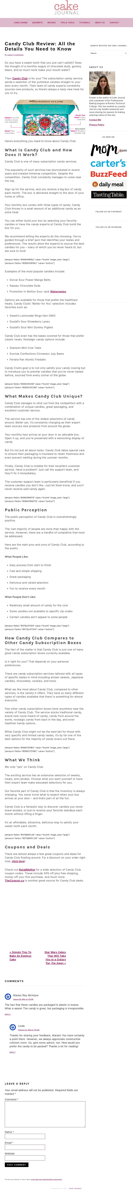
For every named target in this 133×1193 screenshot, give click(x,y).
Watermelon (58, 291)
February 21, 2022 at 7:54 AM (28, 1030)
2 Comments (18, 55)
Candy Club (20, 78)
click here (18, 861)
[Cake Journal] (66, 15)
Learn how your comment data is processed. (46, 1179)
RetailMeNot (27, 869)
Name (9, 1132)
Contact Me (95, 120)
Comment (12, 1099)
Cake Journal (75, 1188)
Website (10, 1153)
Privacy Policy (96, 125)
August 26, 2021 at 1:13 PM (23, 999)
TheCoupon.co (14, 880)
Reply (8, 1014)
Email (9, 1142)
